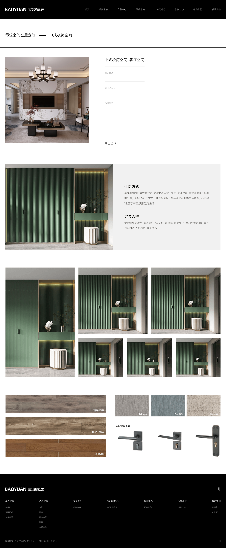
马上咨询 (111, 143)
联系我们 (216, 9)
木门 (41, 507)
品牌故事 (77, 507)
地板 (41, 512)
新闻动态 (179, 9)
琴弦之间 (140, 9)
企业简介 (9, 507)
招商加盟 (197, 9)
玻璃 (41, 522)
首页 (87, 9)
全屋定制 (43, 527)
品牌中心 (103, 9)
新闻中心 (148, 507)
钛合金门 (43, 517)
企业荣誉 (9, 517)
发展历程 (9, 512)
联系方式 (216, 507)
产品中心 (122, 9)
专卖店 (215, 512)
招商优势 (182, 507)
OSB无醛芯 (159, 9)
